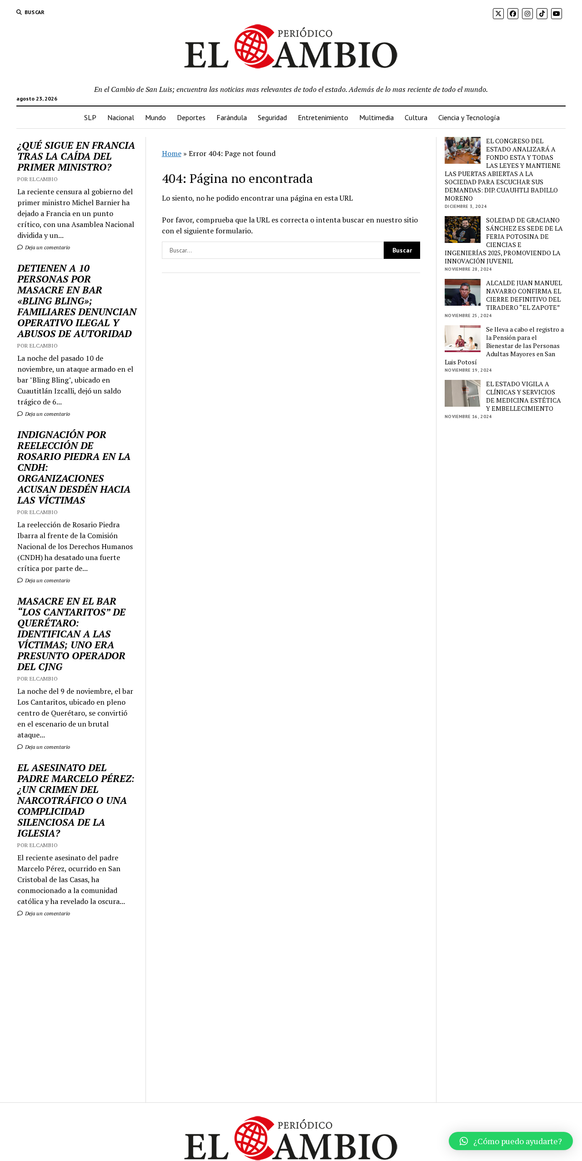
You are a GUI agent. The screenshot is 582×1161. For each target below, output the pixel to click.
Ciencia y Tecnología (469, 117)
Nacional (120, 117)
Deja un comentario (47, 247)
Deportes (191, 117)
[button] (511, 1141)
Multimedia (376, 117)
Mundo (155, 117)
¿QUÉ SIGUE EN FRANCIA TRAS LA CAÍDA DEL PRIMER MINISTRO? (76, 156)
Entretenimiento (323, 117)
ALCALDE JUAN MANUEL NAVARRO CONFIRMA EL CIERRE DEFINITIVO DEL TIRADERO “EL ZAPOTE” (524, 295)
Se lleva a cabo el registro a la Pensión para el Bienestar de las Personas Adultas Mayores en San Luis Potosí (504, 345)
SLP (90, 117)
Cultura (416, 117)
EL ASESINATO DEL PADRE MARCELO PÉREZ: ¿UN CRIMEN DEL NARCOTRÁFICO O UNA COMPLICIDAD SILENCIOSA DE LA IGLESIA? (76, 800)
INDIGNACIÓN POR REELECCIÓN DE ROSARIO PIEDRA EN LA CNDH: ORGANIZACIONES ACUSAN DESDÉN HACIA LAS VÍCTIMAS (73, 467)
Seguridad (272, 117)
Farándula (231, 117)
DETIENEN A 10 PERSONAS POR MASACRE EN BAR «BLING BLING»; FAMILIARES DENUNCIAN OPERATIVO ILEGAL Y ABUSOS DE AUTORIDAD (76, 300)
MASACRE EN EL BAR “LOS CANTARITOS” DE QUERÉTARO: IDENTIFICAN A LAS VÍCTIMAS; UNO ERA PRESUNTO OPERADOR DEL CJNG (71, 634)
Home (171, 153)
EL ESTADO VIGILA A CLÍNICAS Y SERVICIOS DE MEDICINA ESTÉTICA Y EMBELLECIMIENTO (523, 396)
